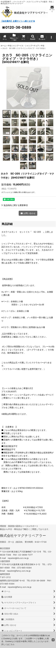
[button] (32, 37)
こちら (12, 644)
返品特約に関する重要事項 (16, 205)
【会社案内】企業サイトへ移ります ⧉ (18, 21)
